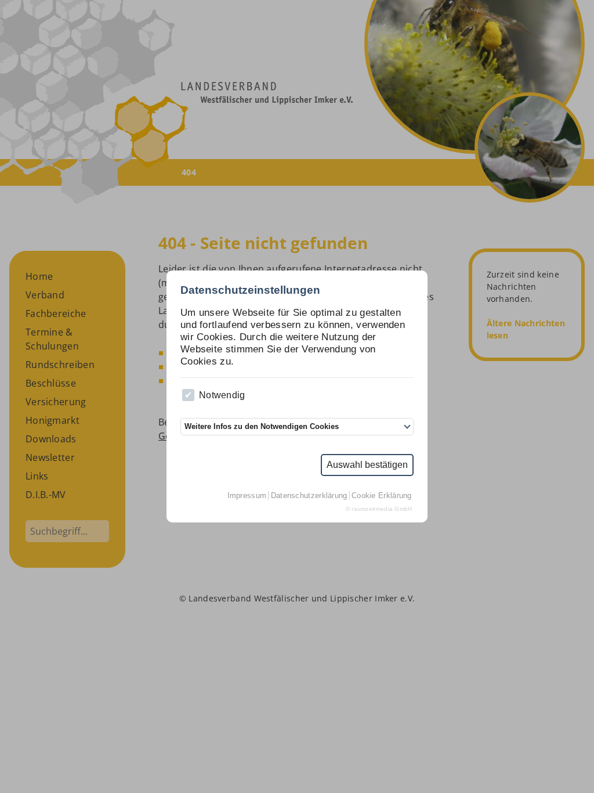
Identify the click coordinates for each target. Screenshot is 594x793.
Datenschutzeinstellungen (250, 289)
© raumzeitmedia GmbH (379, 509)
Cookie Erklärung (382, 495)
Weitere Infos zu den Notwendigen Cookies (261, 426)
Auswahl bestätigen (367, 465)
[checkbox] (188, 395)
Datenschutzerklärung (309, 495)
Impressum (247, 495)
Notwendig (222, 395)
